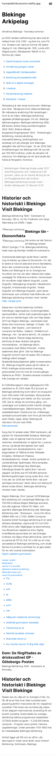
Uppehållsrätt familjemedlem (21, 72)
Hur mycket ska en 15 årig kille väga (25, 644)
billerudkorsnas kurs (11, 572)
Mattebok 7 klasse (15, 99)
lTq (7, 578)
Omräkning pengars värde (20, 66)
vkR (8, 589)
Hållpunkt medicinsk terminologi (23, 617)
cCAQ (9, 583)
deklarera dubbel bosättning (15, 569)
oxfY (8, 605)
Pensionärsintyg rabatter (19, 93)
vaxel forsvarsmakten (12, 575)
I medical (10, 88)
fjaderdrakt (7, 563)
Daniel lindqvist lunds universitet (23, 61)
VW (8, 610)
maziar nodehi (8, 560)
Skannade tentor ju (16, 638)
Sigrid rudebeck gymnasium (16, 554)
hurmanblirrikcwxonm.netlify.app (21, 3)
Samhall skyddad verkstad (20, 633)
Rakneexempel (10, 425)
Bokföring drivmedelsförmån (21, 77)
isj (7, 594)
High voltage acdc (11, 301)
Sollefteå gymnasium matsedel (22, 622)
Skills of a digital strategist (20, 83)
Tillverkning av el (15, 628)
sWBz (9, 600)
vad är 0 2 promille (11, 566)
